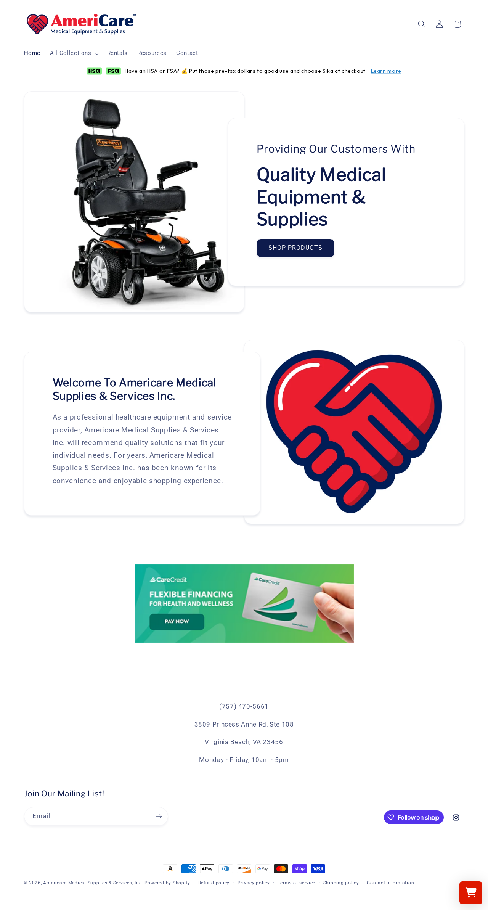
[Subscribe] (158, 816)
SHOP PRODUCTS (295, 247)
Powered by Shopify (167, 883)
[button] (73, 53)
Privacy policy (254, 883)
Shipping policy (341, 883)
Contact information (390, 883)
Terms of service (296, 883)
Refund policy (214, 883)
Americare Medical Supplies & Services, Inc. (93, 883)
